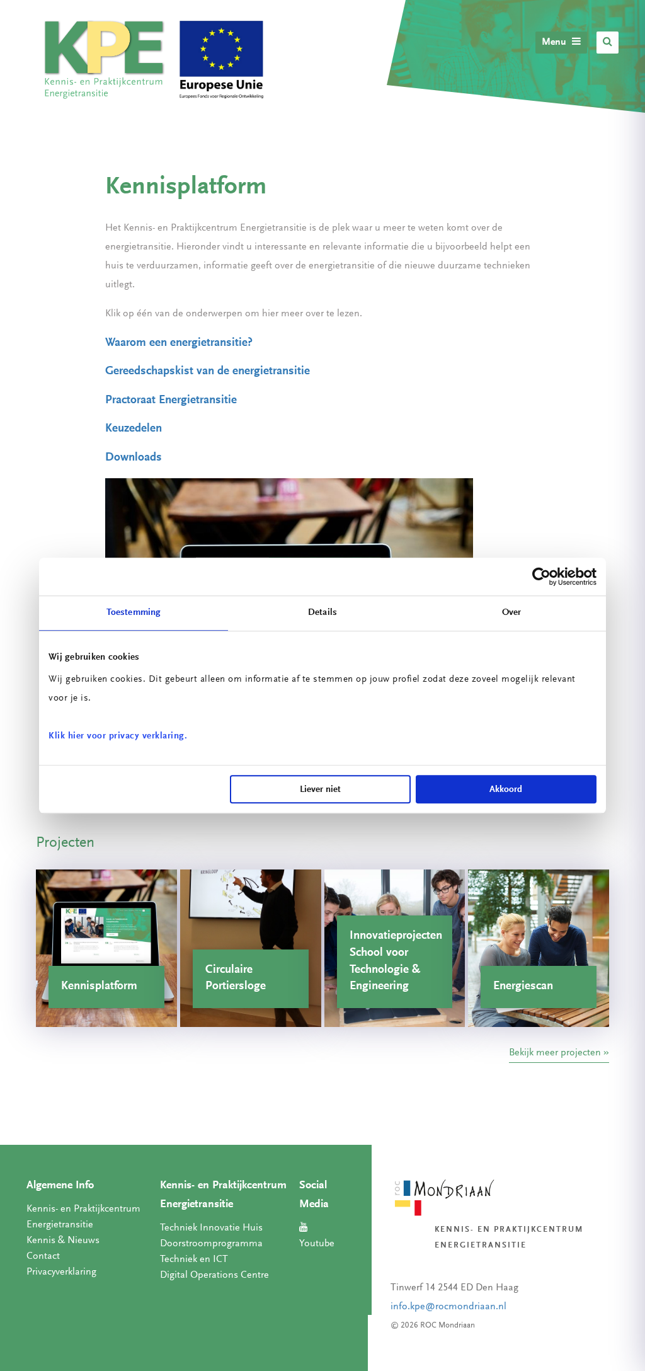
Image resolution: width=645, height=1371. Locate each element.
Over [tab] (511, 612)
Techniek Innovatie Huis (211, 1228)
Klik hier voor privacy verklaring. (118, 736)
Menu (555, 42)
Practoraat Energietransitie (171, 400)
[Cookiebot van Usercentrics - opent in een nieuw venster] (541, 576)
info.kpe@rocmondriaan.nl (448, 1307)
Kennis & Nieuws (63, 1241)
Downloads (133, 458)
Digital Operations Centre (214, 1275)
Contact (43, 1256)
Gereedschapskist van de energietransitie (207, 371)
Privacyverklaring (61, 1272)
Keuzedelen (133, 429)
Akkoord (505, 789)
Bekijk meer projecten (555, 1053)
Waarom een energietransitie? (179, 343)
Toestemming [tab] (133, 612)
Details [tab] (322, 612)
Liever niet (320, 789)
